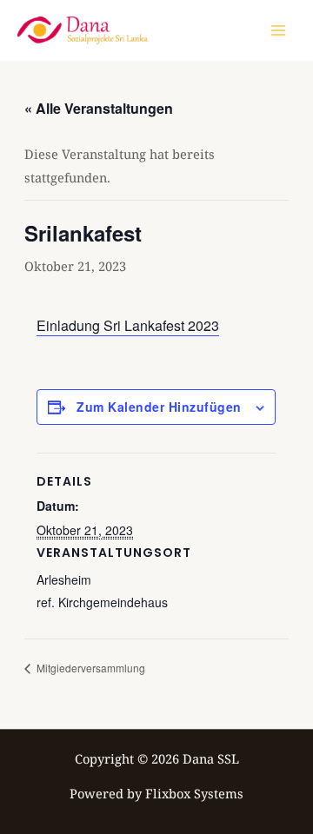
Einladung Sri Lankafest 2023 (128, 325)
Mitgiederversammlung (89, 667)
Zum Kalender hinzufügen (159, 406)
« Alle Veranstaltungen (98, 108)
